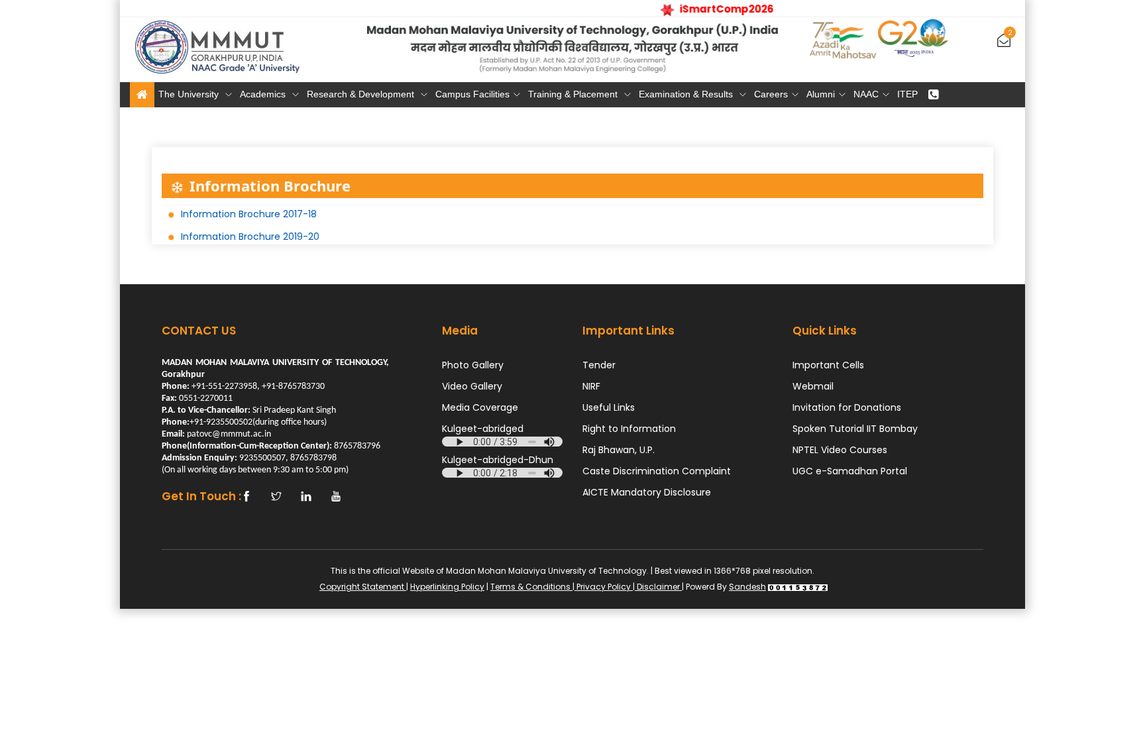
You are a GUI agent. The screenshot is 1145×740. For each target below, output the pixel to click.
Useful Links (608, 407)
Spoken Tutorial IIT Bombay (855, 428)
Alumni (820, 94)
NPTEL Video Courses (839, 449)
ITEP (907, 94)
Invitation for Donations (846, 407)
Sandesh (747, 586)
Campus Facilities (472, 94)
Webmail (813, 386)
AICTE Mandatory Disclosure (646, 492)
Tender (599, 365)
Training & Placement (574, 94)
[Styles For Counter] (798, 586)
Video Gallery (472, 386)
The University (189, 94)
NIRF (591, 386)
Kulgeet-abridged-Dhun (497, 459)
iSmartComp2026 (720, 9)
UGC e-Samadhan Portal (849, 471)
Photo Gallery (473, 365)
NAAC (866, 94)
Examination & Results (687, 94)
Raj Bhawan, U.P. (618, 449)
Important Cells (828, 365)
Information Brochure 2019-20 (250, 236)
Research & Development (362, 94)
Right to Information (629, 428)
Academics (264, 94)
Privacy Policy (603, 586)
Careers (771, 94)
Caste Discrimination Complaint (656, 471)
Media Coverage (480, 407)
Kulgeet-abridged (482, 428)
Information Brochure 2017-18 (249, 214)
